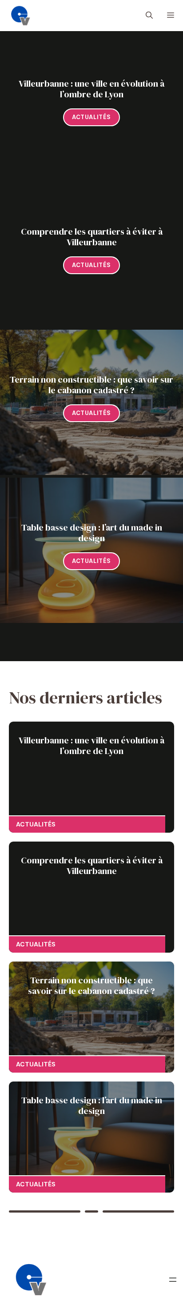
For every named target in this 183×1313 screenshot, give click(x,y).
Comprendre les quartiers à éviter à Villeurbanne (92, 236)
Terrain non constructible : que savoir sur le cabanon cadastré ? (91, 384)
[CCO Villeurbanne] (20, 15)
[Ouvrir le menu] (172, 1279)
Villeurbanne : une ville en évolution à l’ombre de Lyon (91, 88)
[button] (149, 15)
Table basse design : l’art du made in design (91, 532)
